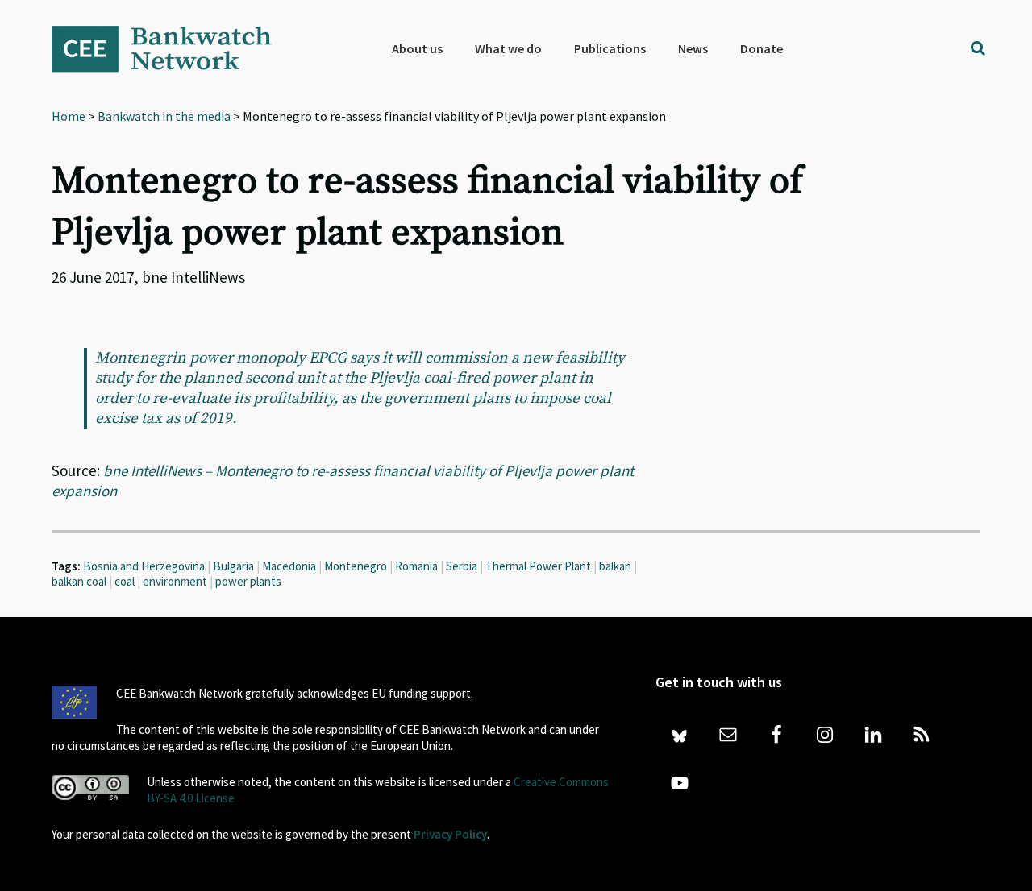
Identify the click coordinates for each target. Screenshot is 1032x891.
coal (124, 581)
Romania (416, 566)
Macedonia (289, 566)
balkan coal (79, 581)
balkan (615, 566)
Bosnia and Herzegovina (144, 566)
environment (175, 581)
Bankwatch (172, 48)
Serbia (461, 566)
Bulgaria (233, 566)
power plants (248, 581)
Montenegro (355, 566)
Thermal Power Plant (538, 566)
